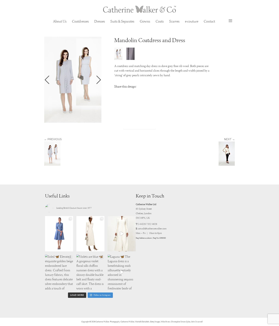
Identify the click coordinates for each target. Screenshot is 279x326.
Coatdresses (80, 21)
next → (229, 139)
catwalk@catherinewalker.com (152, 228)
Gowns (145, 21)
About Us (60, 21)
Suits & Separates (122, 21)
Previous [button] (47, 80)
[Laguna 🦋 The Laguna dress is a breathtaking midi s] (122, 272)
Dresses (99, 21)
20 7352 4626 (150, 224)
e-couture (191, 21)
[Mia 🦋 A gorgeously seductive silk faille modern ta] (59, 233)
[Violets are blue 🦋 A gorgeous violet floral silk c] (90, 272)
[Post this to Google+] (131, 93)
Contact (209, 21)
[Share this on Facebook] (124, 93)
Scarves (174, 21)
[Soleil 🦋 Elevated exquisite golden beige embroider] (59, 272)
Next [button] (98, 80)
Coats (160, 21)
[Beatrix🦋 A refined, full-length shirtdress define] (90, 233)
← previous (53, 139)
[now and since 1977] (139, 9)
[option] (72, 80)
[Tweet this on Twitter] (116, 93)
